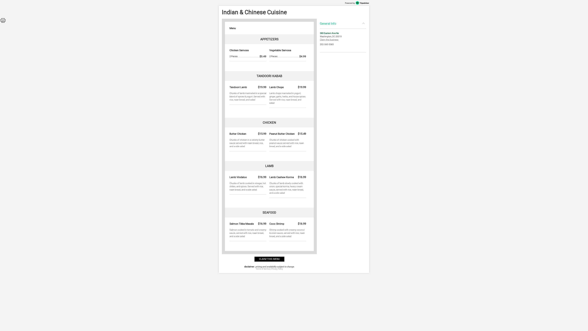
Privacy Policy (277, 269)
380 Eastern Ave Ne (329, 33)
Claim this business (329, 39)
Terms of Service (263, 269)
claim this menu (269, 259)
